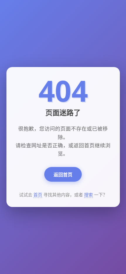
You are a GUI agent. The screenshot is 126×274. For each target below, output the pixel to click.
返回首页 (63, 174)
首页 (37, 195)
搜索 (88, 195)
